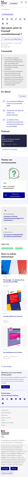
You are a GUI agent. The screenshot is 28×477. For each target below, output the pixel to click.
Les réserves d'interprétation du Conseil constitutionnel (13, 235)
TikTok (2, 403)
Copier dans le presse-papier (15, 19)
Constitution (19, 248)
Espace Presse (4, 415)
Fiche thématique (8, 14)
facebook (2, 399)
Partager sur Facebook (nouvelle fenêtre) (20, 19)
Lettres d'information (6, 412)
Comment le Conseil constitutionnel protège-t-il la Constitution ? (14, 218)
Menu (25, 2)
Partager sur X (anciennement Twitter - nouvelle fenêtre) (24, 19)
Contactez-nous (4, 410)
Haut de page (7, 366)
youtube (20, 399)
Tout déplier (22, 96)
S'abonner (5, 387)
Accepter (5, 469)
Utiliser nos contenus (5, 417)
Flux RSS (3, 420)
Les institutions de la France (12, 352)
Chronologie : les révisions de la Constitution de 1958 (13, 281)
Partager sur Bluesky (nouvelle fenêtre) (7, 23)
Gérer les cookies (7, 473)
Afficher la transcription (10, 149)
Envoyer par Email (11, 19)
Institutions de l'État (7, 248)
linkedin (15, 399)
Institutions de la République (12, 39)
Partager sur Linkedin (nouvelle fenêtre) (2, 23)
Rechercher (21, 2)
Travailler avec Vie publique (7, 422)
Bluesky (24, 399)
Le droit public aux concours (12, 316)
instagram (11, 399)
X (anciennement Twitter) (7, 399)
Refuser (14, 469)
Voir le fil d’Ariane (5, 9)
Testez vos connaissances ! (15, 195)
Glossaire (3, 425)
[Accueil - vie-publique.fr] (13, 3)
